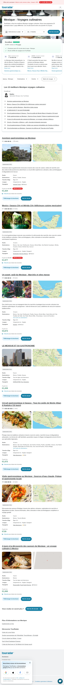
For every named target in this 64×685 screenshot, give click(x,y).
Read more (7, 68)
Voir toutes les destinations (20, 317)
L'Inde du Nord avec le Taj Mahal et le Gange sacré (17, 644)
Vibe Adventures (17, 455)
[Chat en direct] (60, 681)
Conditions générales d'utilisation (43, 681)
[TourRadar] (8, 7)
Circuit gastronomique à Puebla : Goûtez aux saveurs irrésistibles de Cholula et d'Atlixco (33, 125)
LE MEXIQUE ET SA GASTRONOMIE (18, 110)
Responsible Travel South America (22, 585)
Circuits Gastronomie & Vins (16, 11)
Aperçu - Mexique (8, 79)
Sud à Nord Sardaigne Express (11, 641)
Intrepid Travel (17, 184)
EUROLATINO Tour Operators (21, 382)
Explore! (15, 324)
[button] (32, 193)
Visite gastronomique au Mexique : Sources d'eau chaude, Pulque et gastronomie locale (33, 116)
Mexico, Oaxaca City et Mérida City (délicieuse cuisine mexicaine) (37, 71)
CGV (17, 678)
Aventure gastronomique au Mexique (12, 71)
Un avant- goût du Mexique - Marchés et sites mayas (22, 107)
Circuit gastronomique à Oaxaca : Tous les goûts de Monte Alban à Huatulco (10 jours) (32, 113)
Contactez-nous (6, 659)
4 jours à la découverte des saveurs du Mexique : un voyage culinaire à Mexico (30, 119)
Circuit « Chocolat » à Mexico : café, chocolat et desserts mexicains (27, 122)
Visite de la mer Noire (8, 632)
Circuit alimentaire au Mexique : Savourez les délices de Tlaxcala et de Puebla (30, 128)
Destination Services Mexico (20, 253)
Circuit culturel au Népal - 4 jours (11, 638)
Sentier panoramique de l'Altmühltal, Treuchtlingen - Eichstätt (20, 635)
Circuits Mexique (6, 11)
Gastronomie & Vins (8, 623)
